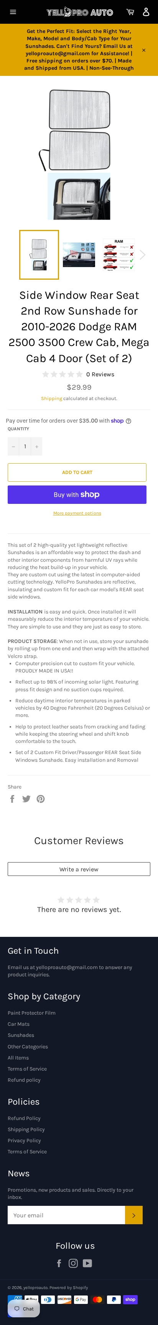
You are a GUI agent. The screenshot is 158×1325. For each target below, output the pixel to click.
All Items (18, 1057)
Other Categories (28, 1046)
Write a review (79, 869)
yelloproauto (35, 1287)
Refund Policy (24, 1118)
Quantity (18, 428)
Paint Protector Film (32, 1013)
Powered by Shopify (68, 1287)
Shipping (51, 398)
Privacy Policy (24, 1140)
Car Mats (19, 1024)
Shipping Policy (26, 1129)
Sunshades (21, 1035)
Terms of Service (27, 1069)
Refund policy (24, 1080)
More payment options (77, 513)
